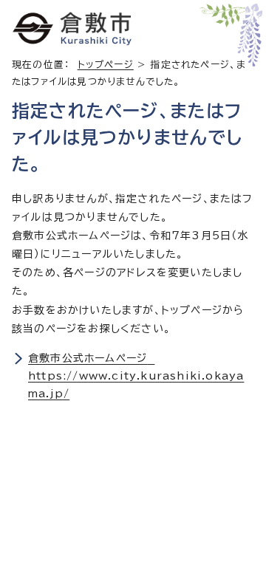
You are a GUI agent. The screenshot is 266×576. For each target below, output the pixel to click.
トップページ (106, 64)
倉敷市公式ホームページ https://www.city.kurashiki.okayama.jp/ (136, 376)
